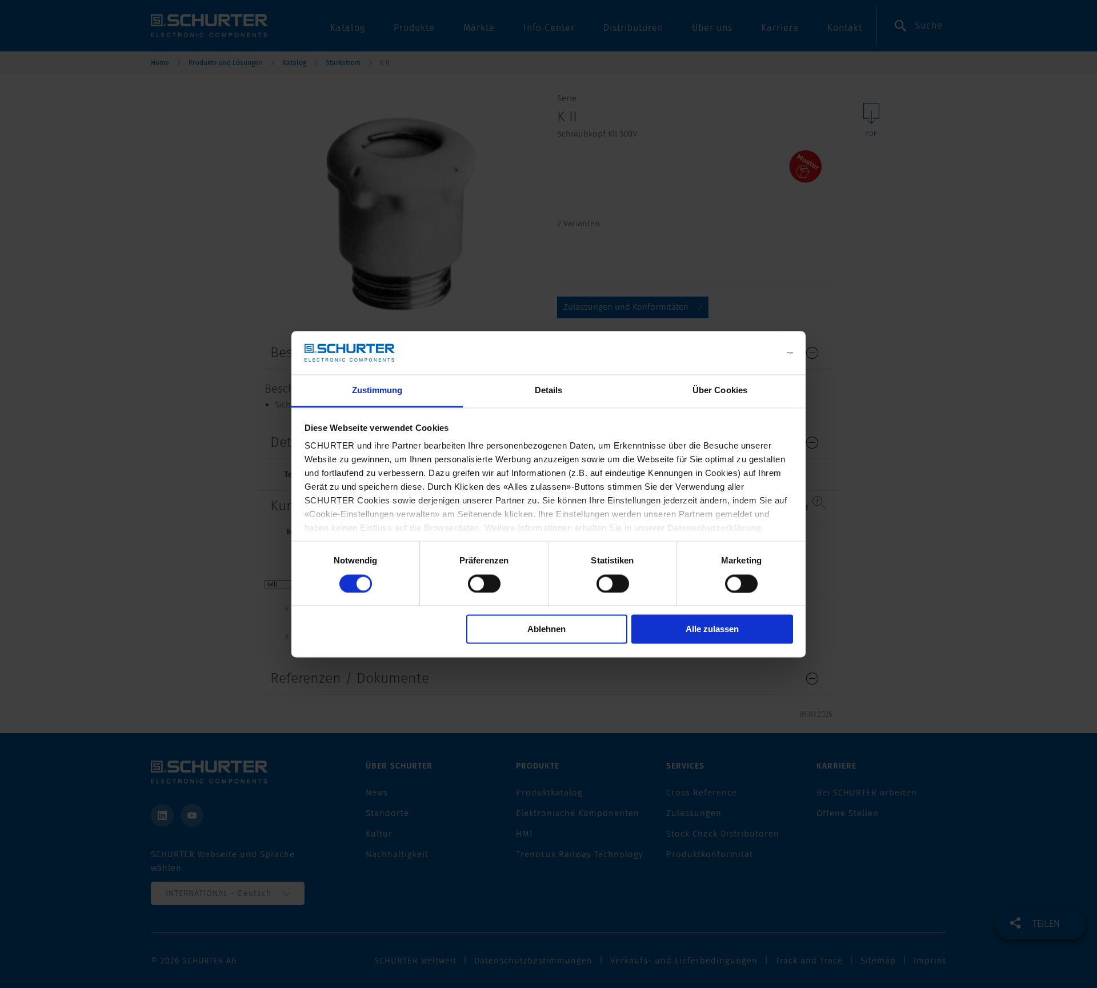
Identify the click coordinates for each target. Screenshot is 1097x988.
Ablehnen (546, 629)
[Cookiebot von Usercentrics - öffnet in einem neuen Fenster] (743, 352)
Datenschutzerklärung (714, 528)
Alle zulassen (712, 629)
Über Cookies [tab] (719, 390)
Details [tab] (549, 390)
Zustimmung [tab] (377, 390)
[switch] (484, 583)
